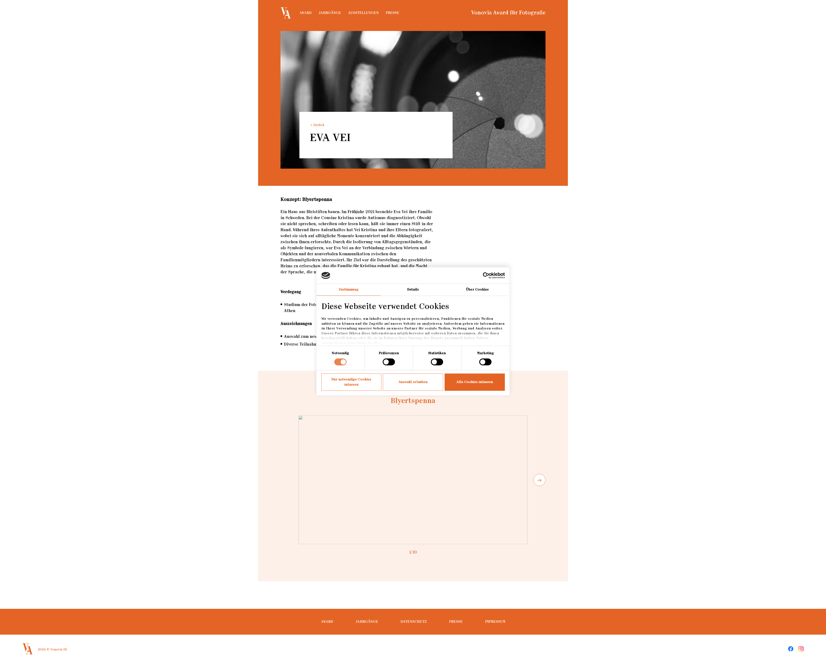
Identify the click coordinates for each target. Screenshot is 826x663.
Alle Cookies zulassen (474, 382)
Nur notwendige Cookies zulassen (351, 382)
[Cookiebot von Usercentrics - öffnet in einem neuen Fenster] (486, 275)
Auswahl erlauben (413, 382)
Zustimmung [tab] (349, 289)
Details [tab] (413, 289)
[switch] (389, 361)
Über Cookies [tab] (477, 289)
